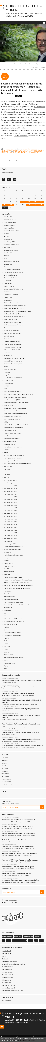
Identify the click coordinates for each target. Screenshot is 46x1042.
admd (41, 941)
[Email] (14, 179)
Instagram (7, 372)
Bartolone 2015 (8, 253)
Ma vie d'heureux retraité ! (12, 438)
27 (29, 204)
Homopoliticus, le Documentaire (13, 361)
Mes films (7, 469)
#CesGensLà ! (8, 217)
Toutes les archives (8, 785)
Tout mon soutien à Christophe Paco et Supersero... (20, 853)
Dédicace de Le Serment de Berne (14, 308)
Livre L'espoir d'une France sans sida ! (15, 408)
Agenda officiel (6, 951)
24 (11, 204)
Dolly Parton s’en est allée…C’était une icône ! (18, 840)
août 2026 (5, 758)
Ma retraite (7, 436)
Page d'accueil (40, 64)
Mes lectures (8, 472)
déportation (16, 152)
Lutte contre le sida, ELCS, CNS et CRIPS (16, 425)
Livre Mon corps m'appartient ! (13, 416)
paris (35, 941)
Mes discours (8, 466)
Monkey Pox (7, 552)
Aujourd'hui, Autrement (11, 250)
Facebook (7, 353)
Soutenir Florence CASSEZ (12, 624)
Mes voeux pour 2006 (10, 486)
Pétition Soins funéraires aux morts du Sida (17, 588)
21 (35, 202)
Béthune (6, 256)
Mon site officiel (6, 953)
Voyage (6, 666)
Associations (8, 247)
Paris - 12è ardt (8, 563)
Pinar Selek (7, 591)
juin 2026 (4, 763)
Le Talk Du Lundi (8, 380)
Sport (5, 630)
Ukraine (6, 652)
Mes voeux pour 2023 (10, 530)
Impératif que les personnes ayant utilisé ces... (18, 846)
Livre (5, 389)
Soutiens (6, 627)
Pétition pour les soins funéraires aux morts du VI (18, 585)
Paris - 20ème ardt (9, 566)
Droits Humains (8, 339)
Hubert (6, 366)
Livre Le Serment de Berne (12, 411)
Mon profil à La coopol (8, 988)
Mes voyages (8, 541)
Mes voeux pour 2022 (10, 527)
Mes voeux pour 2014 (10, 508)
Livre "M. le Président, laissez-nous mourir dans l (18, 394)
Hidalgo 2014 (8, 355)
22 (41, 202)
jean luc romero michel (20, 941)
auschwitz (24, 152)
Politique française (30, 150)
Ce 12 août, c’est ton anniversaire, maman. (26, 680)
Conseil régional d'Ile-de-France (32, 149)
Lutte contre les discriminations (13, 427)
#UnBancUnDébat (9, 225)
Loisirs (6, 422)
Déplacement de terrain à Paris (13, 325)
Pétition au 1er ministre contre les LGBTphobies (18, 580)
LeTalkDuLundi (8, 383)
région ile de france (21, 151)
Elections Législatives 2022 (12, 341)
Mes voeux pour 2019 (10, 522)
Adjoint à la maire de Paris (12, 231)
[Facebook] (3, 179)
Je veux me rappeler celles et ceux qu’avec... (17, 873)
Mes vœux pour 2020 (10, 544)
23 (4, 204)
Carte (4, 791)
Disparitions (7, 328)
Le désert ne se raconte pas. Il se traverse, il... (18, 826)
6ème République (9, 228)
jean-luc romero (32, 151)
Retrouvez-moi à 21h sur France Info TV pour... (18, 867)
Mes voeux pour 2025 (10, 535)
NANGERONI (6, 700)
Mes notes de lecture (10, 480)
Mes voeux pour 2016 (10, 513)
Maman (6, 450)
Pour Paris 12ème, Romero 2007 (14, 602)
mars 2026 (5, 771)
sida (3, 941)
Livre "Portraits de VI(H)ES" (12, 400)
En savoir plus (13, 1040)
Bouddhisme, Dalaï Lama (11, 261)
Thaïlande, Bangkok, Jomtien (12, 632)
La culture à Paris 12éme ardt (13, 378)
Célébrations (8, 264)
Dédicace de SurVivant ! (11, 319)
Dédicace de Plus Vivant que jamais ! (15, 317)
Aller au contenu (6, 1)
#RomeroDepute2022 (10, 222)
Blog (5, 258)
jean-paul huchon (6, 152)
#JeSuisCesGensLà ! (10, 220)
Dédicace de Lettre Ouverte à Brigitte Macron (17, 311)
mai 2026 (4, 766)
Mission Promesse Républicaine (13, 546)
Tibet (5, 641)
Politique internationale (11, 599)
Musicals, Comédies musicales (13, 555)
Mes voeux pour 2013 (10, 505)
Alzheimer (7, 236)
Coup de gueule (8, 300)
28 (35, 204)
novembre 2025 (6, 782)
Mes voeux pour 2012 (10, 502)
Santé (5, 613)
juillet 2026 (5, 760)
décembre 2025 (6, 779)
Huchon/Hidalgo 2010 (17, 150)
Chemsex (7, 267)
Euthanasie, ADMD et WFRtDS (13, 350)
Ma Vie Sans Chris (9, 444)
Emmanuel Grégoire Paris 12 (13, 347)
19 (22, 202)
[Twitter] (9, 179)
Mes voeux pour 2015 (10, 511)
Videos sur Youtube (7, 977)
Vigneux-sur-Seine (9, 663)
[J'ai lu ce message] (44, 1037)
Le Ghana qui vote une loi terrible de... (27, 732)
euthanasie (17, 936)
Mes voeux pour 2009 (10, 494)
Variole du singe (9, 655)
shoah (40, 151)
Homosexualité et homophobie (13, 364)
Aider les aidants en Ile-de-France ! (23, 64)
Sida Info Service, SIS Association (13, 619)
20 (29, 202)
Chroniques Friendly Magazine (13, 272)
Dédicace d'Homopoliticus (12, 303)
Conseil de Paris (9, 286)
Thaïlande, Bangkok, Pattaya (12, 635)
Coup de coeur (5, 150)
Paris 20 (6, 569)
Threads (6, 638)
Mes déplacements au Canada (13, 461)
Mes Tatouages (8, 483)
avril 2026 (5, 768)
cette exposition (21, 136)
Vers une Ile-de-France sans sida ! (14, 657)
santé (30, 941)
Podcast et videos (9, 594)
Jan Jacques (5, 680)
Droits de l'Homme (9, 336)
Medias (6, 452)
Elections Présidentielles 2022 (13, 344)
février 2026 (5, 773)
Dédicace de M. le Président (12, 314)
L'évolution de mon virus (11, 430)
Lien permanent (8, 149)
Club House (7, 280)
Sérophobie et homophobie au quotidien (13, 964)
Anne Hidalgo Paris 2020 (11, 245)
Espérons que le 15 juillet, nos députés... (27, 709)
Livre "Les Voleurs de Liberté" (12, 391)
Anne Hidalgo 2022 (9, 242)
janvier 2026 (5, 776)
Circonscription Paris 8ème (12, 278)
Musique (6, 558)
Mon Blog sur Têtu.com (9, 985)
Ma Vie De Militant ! (10, 441)
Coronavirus (8, 292)
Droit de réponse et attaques (12, 333)
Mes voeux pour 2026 (10, 538)
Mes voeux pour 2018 (10, 519)
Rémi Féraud (8, 607)
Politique (37, 936)
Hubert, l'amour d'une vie (9, 961)
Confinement (8, 283)
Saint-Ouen (7, 610)
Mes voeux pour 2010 (10, 497)
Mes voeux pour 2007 (10, 488)
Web (5, 668)
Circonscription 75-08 (10, 275)
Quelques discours (7, 966)
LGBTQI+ (6, 386)
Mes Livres (7, 474)
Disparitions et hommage (11, 330)
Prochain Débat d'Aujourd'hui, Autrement (16, 605)
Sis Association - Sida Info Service (14, 621)
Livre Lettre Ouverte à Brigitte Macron (15, 413)
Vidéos (6, 660)
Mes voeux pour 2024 (10, 533)
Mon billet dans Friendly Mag (12, 549)
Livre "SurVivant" (9, 405)
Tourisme (7, 646)
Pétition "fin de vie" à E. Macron (13, 577)
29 (41, 204)
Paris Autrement (9, 571)
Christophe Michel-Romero (12, 269)
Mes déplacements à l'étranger (13, 458)
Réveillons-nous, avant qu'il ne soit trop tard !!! (18, 820)
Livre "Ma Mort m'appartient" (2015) (15, 397)
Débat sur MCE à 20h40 (38, 67)
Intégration (7, 375)
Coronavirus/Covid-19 (11, 294)
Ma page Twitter (6, 982)
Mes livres (5, 959)
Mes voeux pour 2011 (10, 499)
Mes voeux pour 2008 (10, 491)
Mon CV (4, 956)
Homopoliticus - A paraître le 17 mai (12, 990)
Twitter (6, 649)
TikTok (6, 644)
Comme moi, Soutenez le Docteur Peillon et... (29, 746)
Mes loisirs (7, 477)
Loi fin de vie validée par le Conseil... (23, 693)
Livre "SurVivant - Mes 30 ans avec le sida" (16, 402)
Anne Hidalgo (8, 239)
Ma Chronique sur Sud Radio (12, 433)
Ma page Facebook (7, 975)
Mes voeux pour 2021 (10, 524)
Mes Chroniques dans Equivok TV (14, 455)
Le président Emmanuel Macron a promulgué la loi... (20, 880)
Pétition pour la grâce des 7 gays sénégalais (17, 583)
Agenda (6, 233)
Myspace (6, 560)
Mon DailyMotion (7, 969)
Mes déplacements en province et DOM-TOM (17, 463)
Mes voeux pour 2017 (10, 516)
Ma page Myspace (7, 972)
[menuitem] (24, 64)
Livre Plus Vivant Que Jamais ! (13, 419)
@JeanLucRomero (7, 172)
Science (6, 616)
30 (4, 207)
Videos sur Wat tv (7, 980)
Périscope (7, 574)
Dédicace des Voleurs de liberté (13, 322)
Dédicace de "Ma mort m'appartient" (15, 305)
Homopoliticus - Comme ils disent (14, 358)
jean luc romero (28, 936)
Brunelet (5, 693)
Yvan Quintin (6, 709)
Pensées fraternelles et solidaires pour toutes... (18, 833)
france (9, 941)
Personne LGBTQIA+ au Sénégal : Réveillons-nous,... (20, 860)
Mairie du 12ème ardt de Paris (13, 447)
